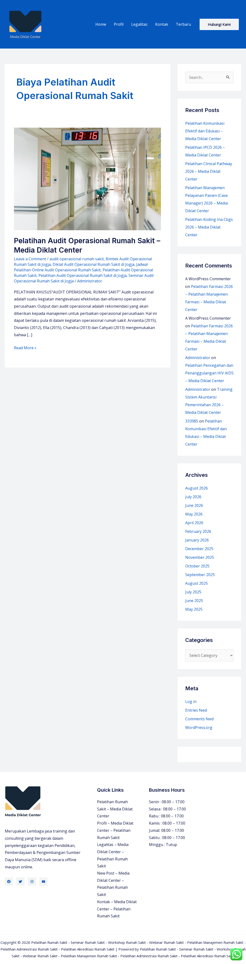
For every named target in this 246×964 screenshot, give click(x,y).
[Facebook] (9, 881)
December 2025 (199, 548)
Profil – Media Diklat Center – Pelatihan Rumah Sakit (115, 830)
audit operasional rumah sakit (76, 258)
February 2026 (198, 531)
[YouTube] (43, 881)
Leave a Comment (30, 258)
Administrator (197, 357)
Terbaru (183, 24)
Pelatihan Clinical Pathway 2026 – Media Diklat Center (208, 171)
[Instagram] (32, 881)
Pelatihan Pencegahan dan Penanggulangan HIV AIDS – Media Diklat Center (209, 373)
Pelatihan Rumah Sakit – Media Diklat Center (115, 809)
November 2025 (199, 557)
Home (100, 24)
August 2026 (196, 488)
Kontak (161, 24)
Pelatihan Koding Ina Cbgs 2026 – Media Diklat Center (209, 227)
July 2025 (193, 592)
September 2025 (200, 574)
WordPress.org (198, 727)
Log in (191, 701)
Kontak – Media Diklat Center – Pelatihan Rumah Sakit (117, 909)
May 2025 (194, 609)
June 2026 (194, 505)
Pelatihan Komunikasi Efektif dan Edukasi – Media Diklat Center (204, 131)
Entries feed (196, 710)
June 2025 (194, 600)
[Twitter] (20, 881)
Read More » (25, 348)
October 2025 (197, 566)
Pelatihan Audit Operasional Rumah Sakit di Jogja (82, 275)
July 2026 (193, 496)
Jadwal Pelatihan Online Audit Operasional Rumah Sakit (81, 267)
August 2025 (196, 583)
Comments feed (199, 718)
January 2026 (197, 540)
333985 (191, 421)
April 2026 (194, 522)
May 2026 (194, 514)
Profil (118, 24)
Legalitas (139, 24)
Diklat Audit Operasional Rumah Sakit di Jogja (93, 264)
